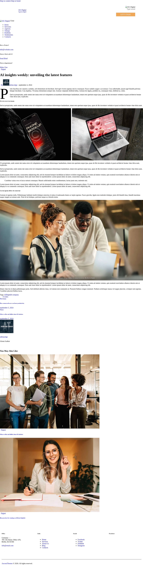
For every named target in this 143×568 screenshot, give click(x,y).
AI (5, 295)
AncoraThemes (7, 563)
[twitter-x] (3, 41)
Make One (3, 67)
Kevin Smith (91, 278)
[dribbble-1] (15, 345)
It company (15, 295)
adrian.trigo (4, 337)
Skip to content (5, 1)
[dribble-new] (5, 41)
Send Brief (4, 58)
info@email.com (7, 546)
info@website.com (6, 50)
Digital (3, 69)
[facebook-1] (1, 41)
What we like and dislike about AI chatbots (11, 434)
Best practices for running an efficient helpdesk (12, 518)
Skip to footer (16, 1)
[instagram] (7, 41)
